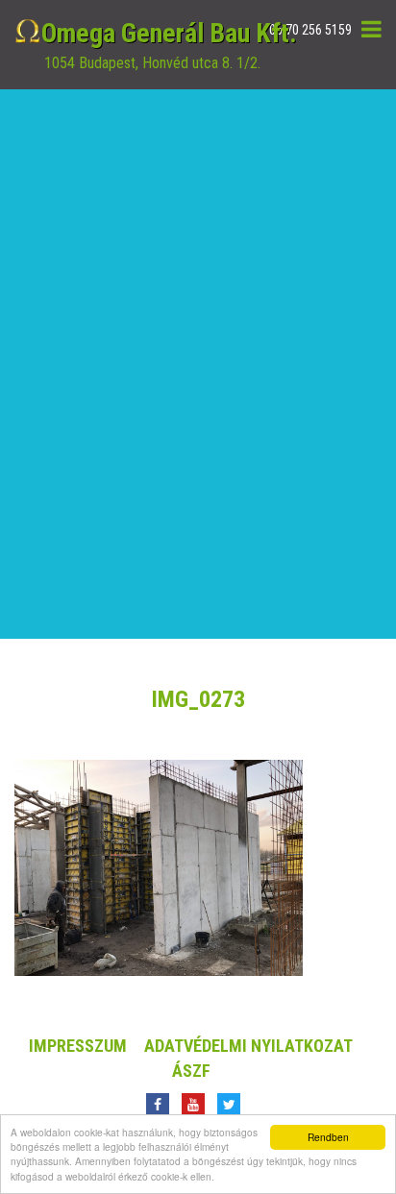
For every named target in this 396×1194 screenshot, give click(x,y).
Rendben (328, 1137)
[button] (371, 28)
